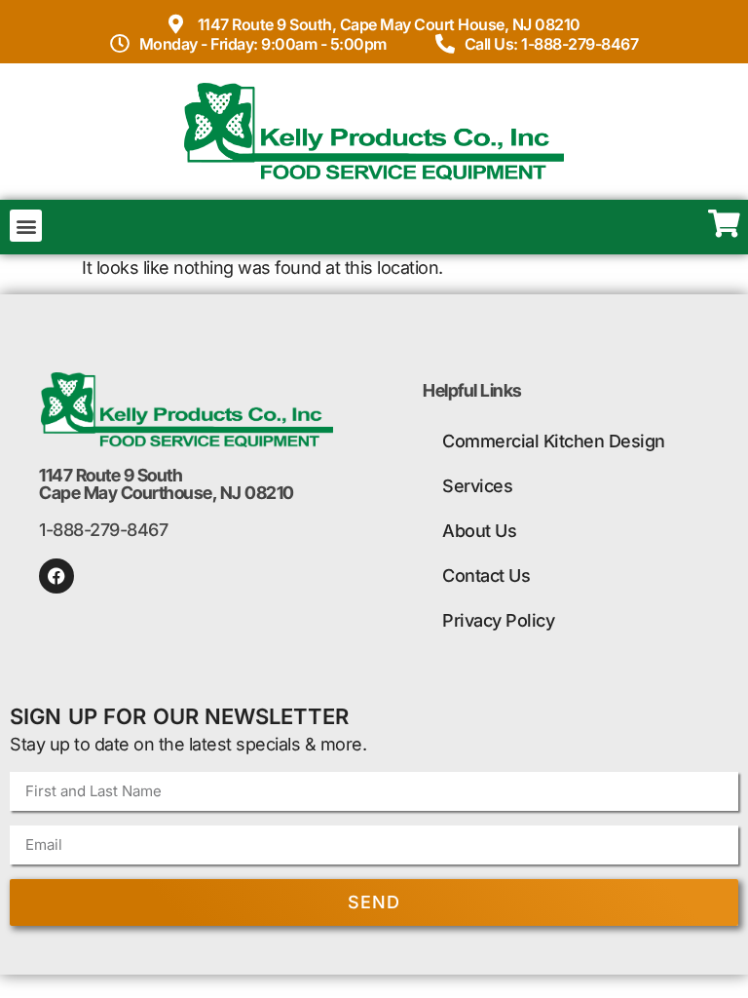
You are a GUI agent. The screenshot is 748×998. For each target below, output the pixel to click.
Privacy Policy (498, 620)
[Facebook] (56, 576)
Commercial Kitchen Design (553, 441)
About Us (479, 530)
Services (477, 486)
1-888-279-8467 (103, 529)
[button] (26, 226)
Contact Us (486, 575)
